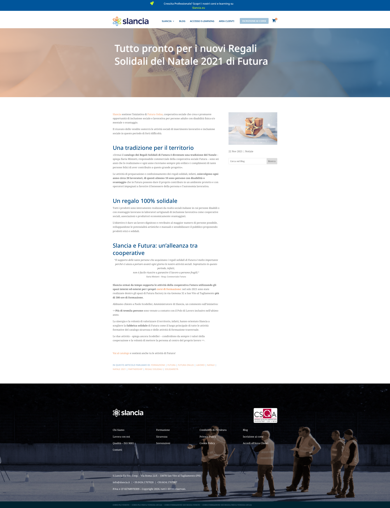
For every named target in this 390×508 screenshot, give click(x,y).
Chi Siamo (118, 430)
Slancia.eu (198, 7)
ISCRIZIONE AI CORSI (254, 20)
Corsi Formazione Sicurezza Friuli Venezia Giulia (227, 505)
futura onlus (186, 365)
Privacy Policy (208, 436)
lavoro (200, 365)
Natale (211, 365)
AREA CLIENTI (226, 21)
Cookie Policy (207, 443)
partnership (135, 369)
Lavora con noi (121, 436)
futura (171, 365)
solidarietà (171, 369)
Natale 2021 (119, 369)
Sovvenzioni (163, 443)
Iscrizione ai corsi (253, 436)
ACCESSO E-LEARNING (202, 21)
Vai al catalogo (121, 353)
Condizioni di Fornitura (213, 430)
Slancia (117, 114)
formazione (158, 365)
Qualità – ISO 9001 (123, 443)
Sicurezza (161, 436)
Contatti (117, 449)
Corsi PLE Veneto (121, 505)
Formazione (163, 430)
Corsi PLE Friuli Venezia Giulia (147, 505)
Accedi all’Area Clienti (255, 443)
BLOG (182, 21)
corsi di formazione (168, 289)
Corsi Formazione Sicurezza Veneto (182, 505)
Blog (245, 430)
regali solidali (153, 369)
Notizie (249, 151)
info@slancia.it (121, 482)
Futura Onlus (155, 114)
